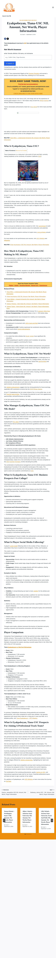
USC (25, 43)
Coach (23, 34)
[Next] (52, 820)
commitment (42, 226)
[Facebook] (5, 39)
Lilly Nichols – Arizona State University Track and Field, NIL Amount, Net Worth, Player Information (46, 817)
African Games (44, 100)
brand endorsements (24, 329)
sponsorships (42, 361)
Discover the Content (21, 150)
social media (13, 546)
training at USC (40, 772)
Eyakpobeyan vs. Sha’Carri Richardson (19, 647)
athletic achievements (13, 387)
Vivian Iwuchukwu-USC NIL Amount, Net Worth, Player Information (29, 244)
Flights (11, 285)
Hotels (16, 285)
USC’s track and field (31, 323)
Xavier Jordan (30, 336)
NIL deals (16, 421)
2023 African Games (36, 389)
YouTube (8, 781)
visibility (35, 591)
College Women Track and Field (28, 20)
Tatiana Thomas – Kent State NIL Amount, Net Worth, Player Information (28, 304)
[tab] (26, 834)
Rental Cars (34, 285)
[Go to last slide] (4, 820)
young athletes (41, 232)
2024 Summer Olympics (13, 461)
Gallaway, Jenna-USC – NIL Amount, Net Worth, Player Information (42, 792)
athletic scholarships (27, 760)
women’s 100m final (44, 311)
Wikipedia (7, 240)
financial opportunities (12, 394)
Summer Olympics (34, 73)
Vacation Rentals (25, 285)
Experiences (43, 285)
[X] (8, 39)
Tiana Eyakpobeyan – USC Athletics (26, 718)
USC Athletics (40, 238)
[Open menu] (53, 7)
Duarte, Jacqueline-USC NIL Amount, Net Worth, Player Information (14, 792)
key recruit (34, 107)
